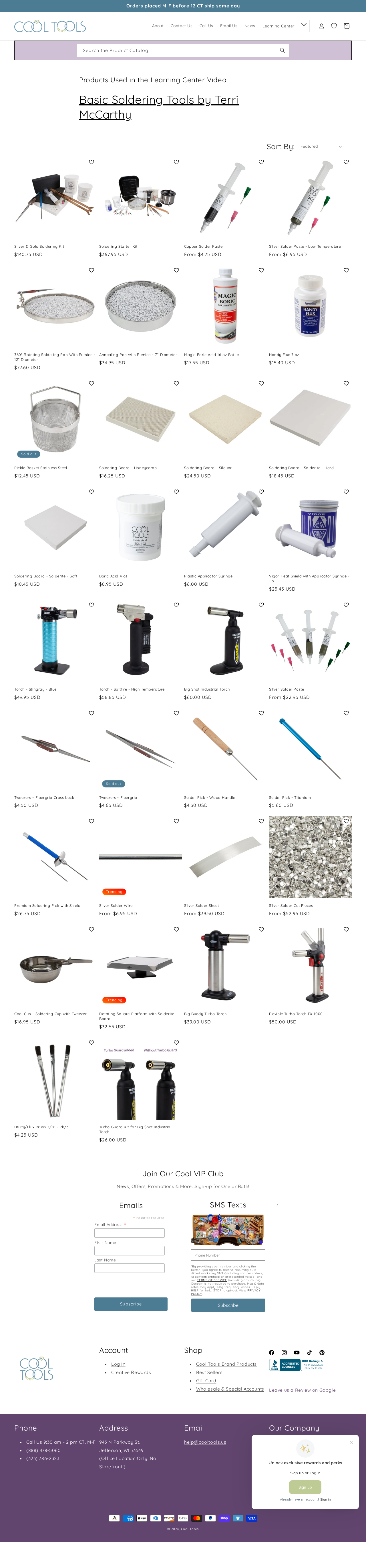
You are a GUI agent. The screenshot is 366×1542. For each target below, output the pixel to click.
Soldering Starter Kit (118, 246)
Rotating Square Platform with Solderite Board (136, 1016)
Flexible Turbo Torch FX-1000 (296, 1013)
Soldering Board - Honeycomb (128, 467)
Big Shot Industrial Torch (207, 689)
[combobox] (183, 50)
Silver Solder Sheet (201, 905)
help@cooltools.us (205, 1442)
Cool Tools (190, 1529)
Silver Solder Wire (116, 905)
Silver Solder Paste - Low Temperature (305, 246)
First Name (105, 1242)
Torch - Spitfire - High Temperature (132, 689)
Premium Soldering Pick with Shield (47, 905)
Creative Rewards (131, 1372)
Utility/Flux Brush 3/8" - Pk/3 (41, 1127)
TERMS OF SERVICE (212, 1280)
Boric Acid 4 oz (113, 576)
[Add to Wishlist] (91, 162)
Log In (118, 1364)
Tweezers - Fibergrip (118, 797)
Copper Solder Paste (203, 246)
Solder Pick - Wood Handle (209, 797)
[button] (303, 23)
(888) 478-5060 (43, 1450)
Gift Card (206, 1380)
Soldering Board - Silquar (208, 467)
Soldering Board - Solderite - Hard (301, 467)
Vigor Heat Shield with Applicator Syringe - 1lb (309, 578)
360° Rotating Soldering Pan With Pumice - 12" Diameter (55, 357)
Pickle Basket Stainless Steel (40, 467)
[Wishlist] (334, 26)
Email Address (110, 1224)
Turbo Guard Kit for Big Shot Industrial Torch (135, 1129)
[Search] (282, 50)
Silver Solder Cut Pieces (291, 905)
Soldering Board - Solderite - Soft (45, 576)
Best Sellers (209, 1372)
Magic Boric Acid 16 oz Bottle (211, 354)
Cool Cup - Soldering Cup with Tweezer (50, 1013)
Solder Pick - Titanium (290, 797)
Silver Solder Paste (286, 689)
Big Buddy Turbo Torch (205, 1013)
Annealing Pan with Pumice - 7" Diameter (138, 354)
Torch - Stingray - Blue (35, 689)
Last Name (105, 1260)
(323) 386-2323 (42, 1458)
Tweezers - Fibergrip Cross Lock (44, 797)
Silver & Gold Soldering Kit (39, 246)
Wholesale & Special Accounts (230, 1389)
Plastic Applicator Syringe (208, 576)
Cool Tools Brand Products (226, 1364)
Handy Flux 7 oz (284, 354)
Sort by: (281, 146)
